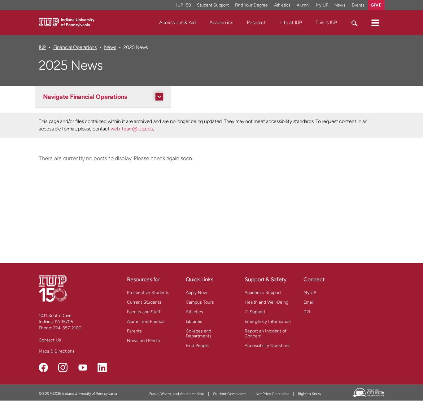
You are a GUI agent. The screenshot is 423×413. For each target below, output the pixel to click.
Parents (134, 331)
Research (257, 22)
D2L (307, 311)
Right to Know (309, 394)
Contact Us (50, 340)
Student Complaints (229, 394)
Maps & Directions (57, 351)
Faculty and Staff (143, 311)
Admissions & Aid (177, 22)
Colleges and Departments (199, 333)
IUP (42, 47)
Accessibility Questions (267, 345)
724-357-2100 (67, 328)
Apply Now (196, 292)
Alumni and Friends (145, 321)
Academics (221, 22)
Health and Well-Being (266, 302)
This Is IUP (326, 22)
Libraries (194, 321)
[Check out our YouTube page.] (82, 367)
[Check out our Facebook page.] (43, 367)
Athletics (282, 5)
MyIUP (322, 5)
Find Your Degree (251, 5)
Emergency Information (268, 321)
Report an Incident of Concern (265, 333)
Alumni (303, 5)
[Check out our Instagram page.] (63, 367)
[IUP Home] (66, 22)
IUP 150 (183, 5)
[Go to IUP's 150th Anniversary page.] (53, 288)
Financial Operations (75, 47)
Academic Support (263, 292)
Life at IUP (291, 22)
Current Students (144, 302)
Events (358, 5)
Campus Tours (200, 302)
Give (376, 5)
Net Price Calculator (272, 394)
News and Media (143, 340)
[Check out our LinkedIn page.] (102, 367)
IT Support (255, 311)
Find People (197, 345)
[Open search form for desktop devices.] (354, 22)
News (340, 5)
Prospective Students (148, 292)
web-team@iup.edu (132, 129)
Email (308, 302)
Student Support (213, 5)
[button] (375, 22)
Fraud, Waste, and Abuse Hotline (176, 394)
